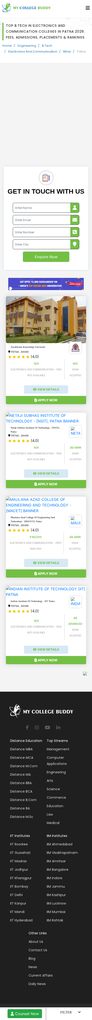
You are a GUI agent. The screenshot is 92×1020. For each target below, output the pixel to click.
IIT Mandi (17, 911)
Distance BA (20, 808)
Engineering (27, 45)
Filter (66, 1012)
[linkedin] (58, 728)
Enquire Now (46, 256)
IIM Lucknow (56, 903)
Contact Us (38, 950)
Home (7, 45)
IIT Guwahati (20, 852)
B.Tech (47, 45)
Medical (53, 823)
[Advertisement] (46, 118)
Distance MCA (21, 757)
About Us (36, 941)
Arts (50, 780)
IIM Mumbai (56, 911)
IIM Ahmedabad (59, 844)
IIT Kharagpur (21, 878)
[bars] (88, 9)
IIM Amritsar (56, 861)
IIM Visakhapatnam (62, 852)
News (33, 967)
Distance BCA (21, 791)
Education (55, 806)
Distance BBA (21, 783)
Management (58, 749)
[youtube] (47, 728)
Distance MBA (21, 749)
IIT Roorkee (19, 844)
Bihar (67, 51)
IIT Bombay (19, 886)
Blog (32, 958)
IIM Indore (54, 878)
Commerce (56, 797)
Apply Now (47, 400)
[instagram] (37, 728)
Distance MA (20, 774)
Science (53, 789)
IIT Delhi (16, 895)
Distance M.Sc (21, 816)
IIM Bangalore (57, 869)
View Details (48, 389)
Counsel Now (26, 1013)
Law (50, 814)
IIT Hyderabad (21, 920)
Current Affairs (41, 975)
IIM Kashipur (56, 895)
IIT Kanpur (18, 903)
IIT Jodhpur (19, 869)
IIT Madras (18, 861)
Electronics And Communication (32, 51)
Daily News (37, 984)
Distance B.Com (23, 800)
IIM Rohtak (55, 920)
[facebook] (27, 728)
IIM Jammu (56, 886)
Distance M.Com (24, 766)
